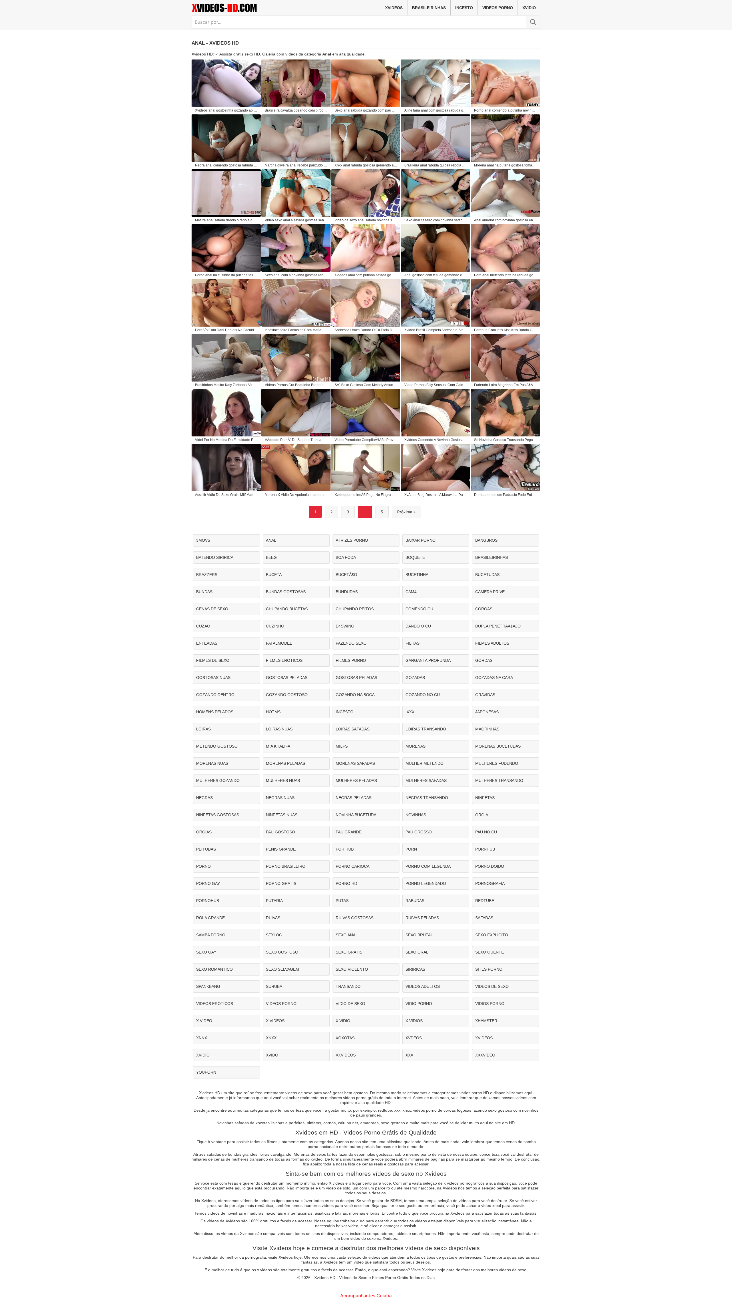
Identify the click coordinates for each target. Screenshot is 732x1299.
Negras (204, 797)
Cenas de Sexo (212, 609)
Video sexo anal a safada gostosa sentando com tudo (296, 220)
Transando (348, 986)
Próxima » (406, 511)
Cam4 (411, 591)
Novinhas (415, 815)
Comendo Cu (419, 609)
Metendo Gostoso (217, 746)
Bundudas (347, 591)
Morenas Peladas (285, 763)
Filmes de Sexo (212, 660)
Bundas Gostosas (286, 591)
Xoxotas (345, 1038)
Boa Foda (346, 557)
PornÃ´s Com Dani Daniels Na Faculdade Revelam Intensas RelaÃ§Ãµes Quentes (226, 330)
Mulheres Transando (499, 780)
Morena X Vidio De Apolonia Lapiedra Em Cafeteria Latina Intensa (296, 495)
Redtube (484, 900)
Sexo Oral (416, 952)
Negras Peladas (353, 797)
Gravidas (485, 694)
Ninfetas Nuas (281, 815)
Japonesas (487, 712)
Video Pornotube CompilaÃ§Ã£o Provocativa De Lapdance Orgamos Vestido (366, 440)
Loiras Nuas (279, 729)
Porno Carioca (352, 866)
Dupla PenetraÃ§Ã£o (498, 626)
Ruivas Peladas (422, 917)
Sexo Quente (489, 952)
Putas (342, 900)
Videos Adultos (422, 986)
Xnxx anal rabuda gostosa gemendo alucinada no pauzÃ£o (366, 165)
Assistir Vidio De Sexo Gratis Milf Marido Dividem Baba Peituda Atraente (226, 495)
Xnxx (271, 1038)
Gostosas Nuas (213, 677)
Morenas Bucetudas (498, 746)
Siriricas (415, 969)
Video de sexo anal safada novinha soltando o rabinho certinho (366, 220)
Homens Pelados (214, 712)
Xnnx (201, 1038)
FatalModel (279, 643)
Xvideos (394, 7)
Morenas (415, 746)
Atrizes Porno (352, 540)
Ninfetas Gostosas (217, 815)
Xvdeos (413, 1038)
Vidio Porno (418, 1003)
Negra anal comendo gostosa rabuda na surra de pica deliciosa (226, 165)
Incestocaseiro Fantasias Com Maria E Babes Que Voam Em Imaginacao (296, 330)
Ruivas (273, 917)
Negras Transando (426, 797)
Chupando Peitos (355, 609)
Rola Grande (210, 917)
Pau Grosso (418, 832)
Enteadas (206, 643)
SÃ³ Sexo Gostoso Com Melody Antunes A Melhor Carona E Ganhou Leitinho (366, 385)
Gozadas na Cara (494, 677)
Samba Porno (210, 935)
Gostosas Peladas (286, 677)
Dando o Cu (418, 626)
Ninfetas (485, 797)
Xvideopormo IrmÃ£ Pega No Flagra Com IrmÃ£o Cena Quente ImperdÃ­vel (366, 495)
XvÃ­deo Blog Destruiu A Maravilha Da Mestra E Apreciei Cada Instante (435, 495)
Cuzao (203, 626)
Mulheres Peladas (356, 780)
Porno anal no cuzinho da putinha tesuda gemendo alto (226, 275)
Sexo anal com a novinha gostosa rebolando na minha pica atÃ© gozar (296, 275)
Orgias (204, 832)
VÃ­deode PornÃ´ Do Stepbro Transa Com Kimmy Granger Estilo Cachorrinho (296, 440)
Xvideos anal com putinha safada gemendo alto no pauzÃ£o (366, 275)
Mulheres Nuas (283, 780)
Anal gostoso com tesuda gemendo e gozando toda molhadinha (435, 275)
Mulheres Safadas (426, 780)
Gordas (483, 660)
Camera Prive (490, 591)
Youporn (206, 1072)
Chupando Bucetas (287, 609)
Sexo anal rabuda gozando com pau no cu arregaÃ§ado (366, 110)
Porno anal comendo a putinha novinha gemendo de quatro (505, 110)
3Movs (203, 540)
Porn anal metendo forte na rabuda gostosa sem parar (505, 275)
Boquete (415, 557)
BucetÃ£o (346, 574)
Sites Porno (488, 969)
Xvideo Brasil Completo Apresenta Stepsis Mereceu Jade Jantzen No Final (435, 330)
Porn (411, 849)
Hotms (273, 712)
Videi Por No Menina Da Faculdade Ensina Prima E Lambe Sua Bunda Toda (226, 440)
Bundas (204, 591)
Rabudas (414, 900)
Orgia (481, 815)
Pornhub (485, 849)
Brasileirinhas (429, 7)
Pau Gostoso (280, 832)
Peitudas (206, 849)
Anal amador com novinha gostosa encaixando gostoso (505, 220)
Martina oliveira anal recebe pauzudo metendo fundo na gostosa (296, 165)
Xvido (272, 1055)
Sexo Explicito (491, 935)
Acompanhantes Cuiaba (366, 1295)
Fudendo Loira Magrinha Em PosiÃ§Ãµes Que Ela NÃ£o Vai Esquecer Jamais (505, 385)
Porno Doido (489, 866)
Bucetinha (416, 574)
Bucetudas (487, 574)
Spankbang (208, 986)
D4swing (345, 626)
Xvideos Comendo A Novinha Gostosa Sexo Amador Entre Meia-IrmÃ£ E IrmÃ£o (435, 440)
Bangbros (486, 540)
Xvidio (529, 7)
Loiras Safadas (352, 729)
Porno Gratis (281, 883)
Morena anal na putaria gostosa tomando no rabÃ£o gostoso (505, 165)
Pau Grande (348, 832)
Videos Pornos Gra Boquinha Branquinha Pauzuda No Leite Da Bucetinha (296, 385)
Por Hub (345, 849)
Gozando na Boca (355, 694)
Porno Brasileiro (285, 866)
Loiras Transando (425, 729)
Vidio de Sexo (350, 1003)
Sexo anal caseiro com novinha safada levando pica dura (435, 220)
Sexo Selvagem (282, 969)
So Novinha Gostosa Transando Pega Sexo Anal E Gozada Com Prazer (505, 440)
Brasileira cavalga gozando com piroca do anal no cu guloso (296, 110)
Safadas (484, 917)
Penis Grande (281, 849)
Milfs (342, 746)
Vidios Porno (489, 1003)
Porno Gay (208, 883)
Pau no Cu (486, 832)
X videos (275, 1020)
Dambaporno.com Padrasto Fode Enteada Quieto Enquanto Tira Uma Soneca (505, 495)
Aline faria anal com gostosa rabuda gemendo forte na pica (435, 110)
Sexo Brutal (419, 935)
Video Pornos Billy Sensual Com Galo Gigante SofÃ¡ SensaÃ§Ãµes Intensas (435, 385)
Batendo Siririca (214, 557)
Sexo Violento (352, 969)
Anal (271, 540)
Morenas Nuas (212, 763)
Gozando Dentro (215, 694)
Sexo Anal (347, 935)
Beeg (271, 557)
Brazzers (206, 574)
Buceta (274, 574)
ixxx (409, 712)
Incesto (464, 7)
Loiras (203, 729)
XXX (409, 1055)
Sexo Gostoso (282, 952)
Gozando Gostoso (287, 694)
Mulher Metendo (424, 763)
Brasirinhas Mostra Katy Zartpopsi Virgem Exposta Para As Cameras (226, 385)
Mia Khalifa (278, 746)
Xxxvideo (485, 1055)
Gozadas (415, 677)
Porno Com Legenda (428, 866)
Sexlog (274, 935)
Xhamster (486, 1020)
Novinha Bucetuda (356, 815)
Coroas (483, 609)
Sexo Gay (206, 952)
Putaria (274, 900)
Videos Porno (497, 7)
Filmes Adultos (492, 643)
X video (204, 1020)
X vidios (414, 1020)
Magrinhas (487, 729)
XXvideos (346, 1055)
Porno (203, 866)
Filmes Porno (351, 660)
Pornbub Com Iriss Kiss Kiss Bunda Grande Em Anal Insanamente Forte (505, 330)
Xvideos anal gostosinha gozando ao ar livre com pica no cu (226, 110)
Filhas (412, 643)
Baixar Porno (420, 540)
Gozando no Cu (422, 694)
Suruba (274, 986)
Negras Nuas (280, 797)
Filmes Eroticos (284, 660)
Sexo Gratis (349, 952)
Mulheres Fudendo (496, 763)
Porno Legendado (425, 883)
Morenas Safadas (355, 763)
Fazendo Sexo (351, 643)
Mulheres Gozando (218, 780)
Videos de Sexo (492, 986)
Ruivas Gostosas (354, 917)
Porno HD (346, 883)
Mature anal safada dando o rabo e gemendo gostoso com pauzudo (226, 220)
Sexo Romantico (214, 969)
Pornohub (207, 900)
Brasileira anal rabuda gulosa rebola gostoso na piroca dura (435, 165)
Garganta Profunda (428, 660)
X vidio (343, 1020)
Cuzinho (275, 626)
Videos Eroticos (214, 1003)
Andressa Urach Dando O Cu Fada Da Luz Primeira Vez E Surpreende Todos (366, 330)
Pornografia (490, 883)
